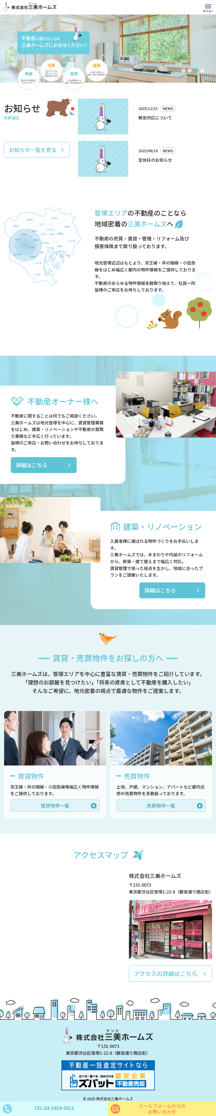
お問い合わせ (162, 1108)
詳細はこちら (31, 465)
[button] (183, 70)
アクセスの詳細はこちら (165, 973)
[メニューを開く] (208, 8)
